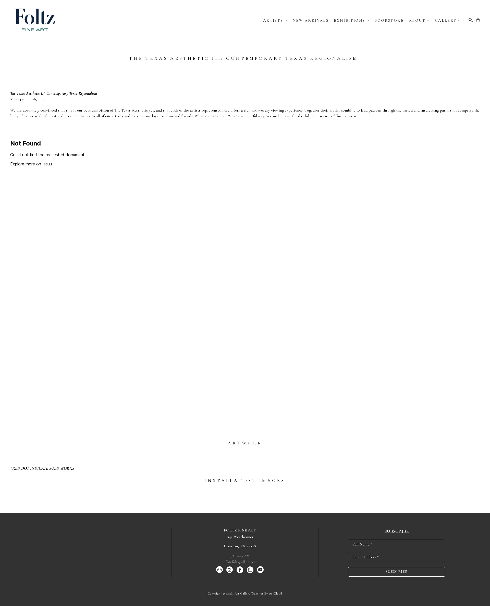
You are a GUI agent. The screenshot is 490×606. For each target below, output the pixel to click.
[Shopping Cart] (478, 20)
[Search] (471, 20)
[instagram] (229, 569)
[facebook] (240, 569)
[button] (275, 20)
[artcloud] (219, 569)
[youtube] (260, 569)
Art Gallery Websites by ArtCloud (258, 593)
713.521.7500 (240, 555)
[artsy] (250, 569)
